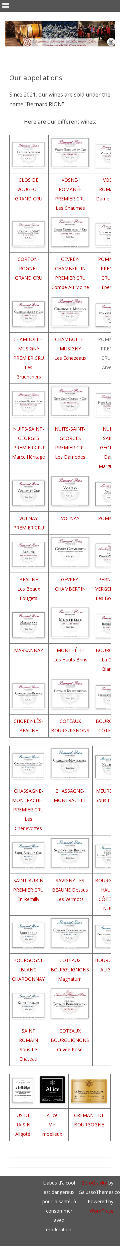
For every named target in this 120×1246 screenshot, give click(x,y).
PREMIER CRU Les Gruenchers (28, 367)
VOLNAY (70, 518)
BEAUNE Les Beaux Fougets (28, 588)
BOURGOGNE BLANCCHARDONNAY (28, 969)
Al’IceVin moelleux (52, 1124)
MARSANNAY (28, 650)
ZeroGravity (94, 1183)
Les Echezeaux (70, 358)
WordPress (101, 1211)
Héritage (36, 457)
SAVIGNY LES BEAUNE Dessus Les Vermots (70, 889)
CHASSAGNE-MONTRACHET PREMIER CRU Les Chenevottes (28, 809)
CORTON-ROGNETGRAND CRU (28, 268)
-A (29, 880)
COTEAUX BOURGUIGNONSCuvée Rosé (70, 1040)
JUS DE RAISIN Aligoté (22, 1124)
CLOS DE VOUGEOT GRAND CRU (28, 189)
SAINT (20, 880)
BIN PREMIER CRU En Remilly (28, 889)
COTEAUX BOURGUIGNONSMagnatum (70, 969)
